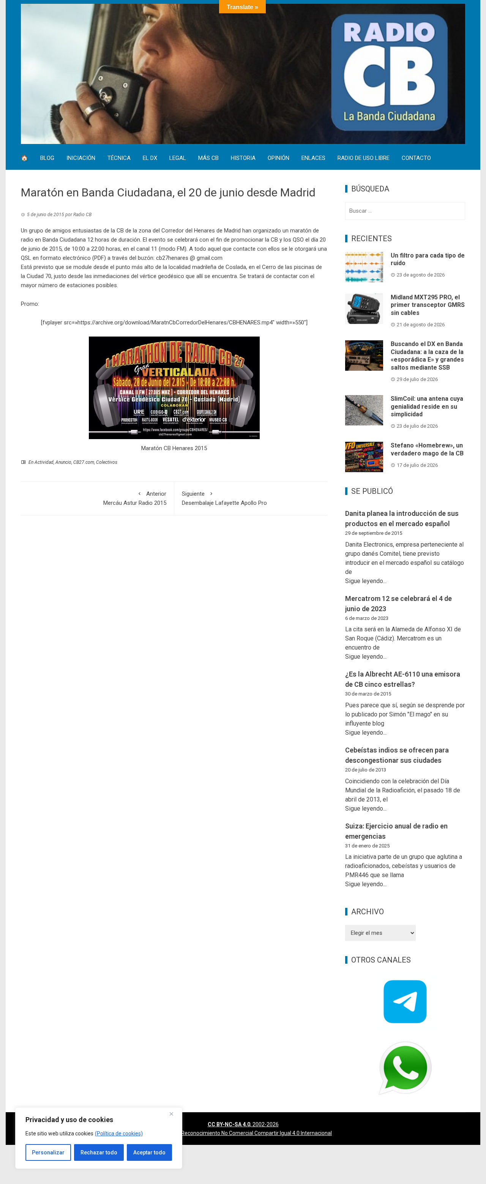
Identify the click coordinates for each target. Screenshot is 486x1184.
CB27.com (83, 462)
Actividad (44, 462)
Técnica (119, 158)
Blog (47, 158)
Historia (243, 158)
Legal (177, 158)
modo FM (173, 248)
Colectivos (106, 462)
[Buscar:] (405, 210)
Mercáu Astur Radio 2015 (134, 498)
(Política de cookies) (119, 1133)
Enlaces (313, 158)
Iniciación (80, 158)
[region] (98, 1138)
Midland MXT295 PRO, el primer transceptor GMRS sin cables (428, 305)
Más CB (208, 158)
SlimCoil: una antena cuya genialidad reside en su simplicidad (427, 406)
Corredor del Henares (188, 230)
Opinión (278, 158)
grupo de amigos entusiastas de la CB (76, 230)
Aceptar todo (149, 1152)
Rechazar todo (98, 1152)
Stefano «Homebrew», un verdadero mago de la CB (427, 449)
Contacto (416, 158)
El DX (150, 158)
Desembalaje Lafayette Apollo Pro (224, 498)
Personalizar (48, 1152)
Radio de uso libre (364, 158)
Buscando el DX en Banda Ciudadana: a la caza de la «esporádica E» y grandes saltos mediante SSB (427, 355)
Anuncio (63, 462)
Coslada (236, 267)
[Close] (174, 1113)
